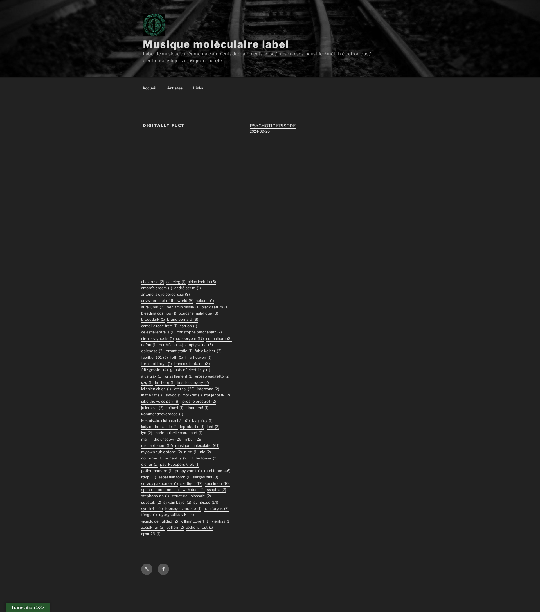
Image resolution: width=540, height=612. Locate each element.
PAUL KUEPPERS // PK (179, 464)
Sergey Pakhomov (159, 483)
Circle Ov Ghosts (157, 338)
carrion (188, 326)
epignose (152, 351)
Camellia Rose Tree (159, 326)
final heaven (198, 357)
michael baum (157, 445)
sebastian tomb (174, 477)
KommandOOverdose (162, 414)
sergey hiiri (205, 477)
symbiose (206, 502)
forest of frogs (156, 363)
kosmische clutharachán (165, 420)
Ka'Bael (174, 407)
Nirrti (191, 452)
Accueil (149, 88)
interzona (208, 389)
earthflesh (171, 344)
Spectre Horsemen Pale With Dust (173, 489)
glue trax (152, 376)
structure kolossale (191, 496)
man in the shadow (162, 439)
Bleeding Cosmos (158, 313)
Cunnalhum (219, 338)
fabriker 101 (154, 357)
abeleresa (152, 281)
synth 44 (152, 508)
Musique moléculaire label (216, 44)
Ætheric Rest (199, 527)
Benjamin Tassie (183, 307)
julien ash (152, 407)
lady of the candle (159, 426)
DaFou (149, 344)
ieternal (184, 389)
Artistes (175, 88)
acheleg (176, 281)
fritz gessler (154, 369)
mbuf (193, 439)
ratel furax (217, 470)
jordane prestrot (199, 401)
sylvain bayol (177, 502)
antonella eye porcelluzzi (165, 294)
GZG (147, 382)
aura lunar (153, 307)
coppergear (190, 338)
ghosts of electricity (190, 369)
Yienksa (221, 521)
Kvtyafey (202, 420)
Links (198, 88)
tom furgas (216, 508)
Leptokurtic (192, 426)
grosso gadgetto (212, 376)
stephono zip (155, 496)
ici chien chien (156, 389)
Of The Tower (203, 458)
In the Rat (151, 395)
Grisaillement (179, 376)
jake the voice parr (160, 401)
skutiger (191, 483)
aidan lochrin (202, 281)
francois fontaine (192, 363)
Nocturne (152, 458)
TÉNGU (149, 514)
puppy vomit (188, 470)
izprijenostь (217, 395)
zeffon (175, 527)
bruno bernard (182, 319)
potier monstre (157, 470)
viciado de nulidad (159, 521)
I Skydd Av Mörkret (183, 395)
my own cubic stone (161, 452)
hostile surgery (193, 382)
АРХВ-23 (151, 534)
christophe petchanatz (199, 332)
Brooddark (153, 319)
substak (151, 502)
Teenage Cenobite (183, 508)
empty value (199, 344)
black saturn (215, 307)
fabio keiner (208, 351)
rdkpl (148, 477)
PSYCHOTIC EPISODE (273, 126)
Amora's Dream (156, 288)
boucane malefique (198, 313)
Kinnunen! (197, 407)
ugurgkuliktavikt (176, 514)
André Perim (187, 288)
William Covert (195, 521)
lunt (213, 426)
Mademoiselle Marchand (178, 433)
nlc (205, 452)
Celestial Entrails (158, 332)
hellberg (165, 382)
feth (176, 357)
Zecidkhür (153, 527)
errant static (179, 351)
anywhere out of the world (167, 300)
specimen (217, 483)
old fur (149, 464)
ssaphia (216, 489)
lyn (146, 433)
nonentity (176, 458)
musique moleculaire (197, 445)
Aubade (205, 300)
